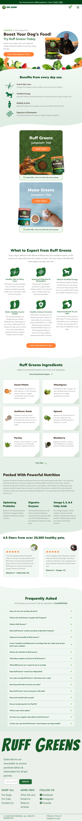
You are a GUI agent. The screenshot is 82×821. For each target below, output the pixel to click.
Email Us (25, 798)
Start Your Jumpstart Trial (41, 345)
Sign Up (25, 782)
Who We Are (28, 794)
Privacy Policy (54, 816)
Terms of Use (53, 818)
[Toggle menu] (78, 7)
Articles (25, 806)
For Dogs (7, 794)
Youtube (46, 802)
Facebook (47, 794)
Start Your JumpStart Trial (19, 54)
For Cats (6, 798)
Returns (25, 802)
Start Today (41, 201)
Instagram (48, 798)
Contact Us (8, 802)
